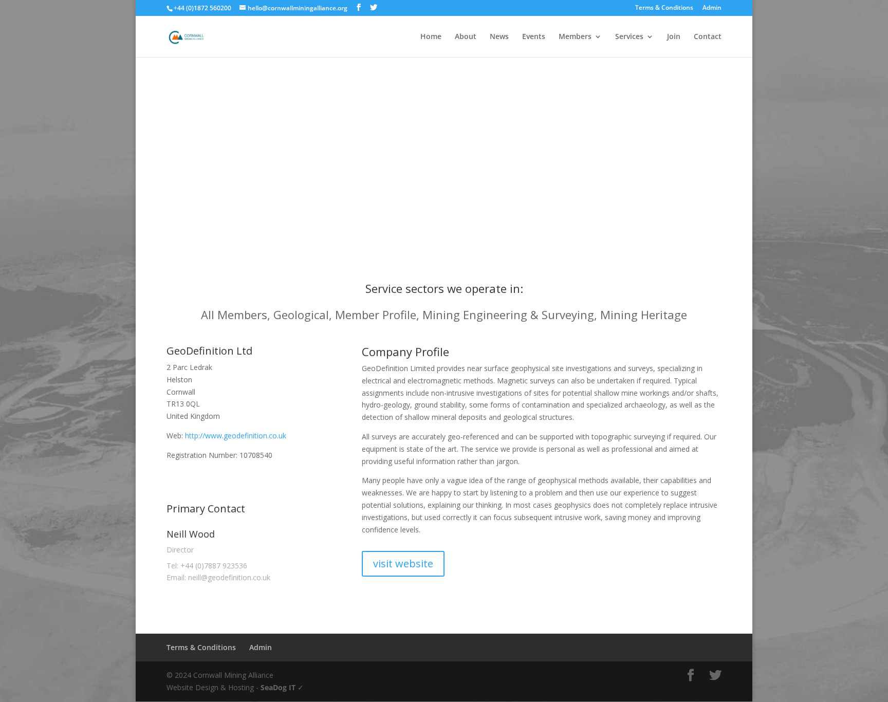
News (499, 37)
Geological (301, 314)
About (465, 37)
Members (575, 37)
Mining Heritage (643, 314)
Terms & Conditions (664, 8)
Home (430, 37)
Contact (707, 37)
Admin (711, 8)
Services (629, 37)
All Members (234, 314)
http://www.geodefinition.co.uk (235, 435)
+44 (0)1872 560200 (202, 8)
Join (673, 37)
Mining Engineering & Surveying (508, 314)
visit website (403, 563)
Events (533, 37)
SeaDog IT (278, 687)
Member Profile (375, 314)
